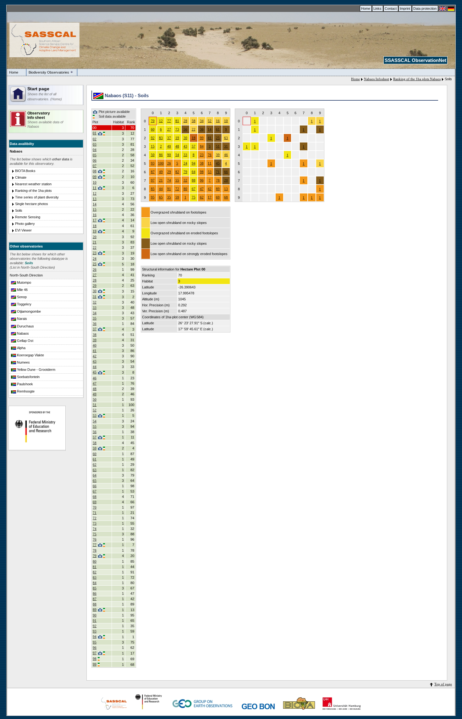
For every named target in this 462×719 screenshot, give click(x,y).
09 (94, 177)
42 (94, 356)
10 (94, 182)
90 (94, 615)
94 (94, 636)
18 (94, 226)
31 (94, 296)
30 (94, 291)
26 (94, 269)
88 (94, 604)
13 (94, 199)
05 (94, 155)
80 (94, 561)
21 (94, 242)
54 (94, 421)
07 (94, 166)
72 (94, 518)
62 (94, 464)
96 (94, 647)
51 (94, 405)
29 (94, 285)
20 (94, 237)
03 (94, 144)
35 (94, 318)
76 (94, 539)
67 (94, 491)
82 (94, 572)
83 (94, 577)
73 (94, 523)
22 (94, 247)
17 (94, 220)
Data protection (425, 8)
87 (94, 599)
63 (94, 470)
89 (94, 609)
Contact (391, 8)
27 (94, 275)
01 (94, 133)
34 (94, 313)
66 (94, 486)
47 (94, 383)
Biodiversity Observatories (49, 72)
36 (94, 324)
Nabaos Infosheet (376, 79)
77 (94, 545)
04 (94, 150)
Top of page (443, 684)
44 (94, 367)
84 (94, 583)
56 (94, 432)
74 (94, 529)
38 (94, 335)
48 (94, 389)
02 (94, 139)
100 (161, 163)
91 (94, 620)
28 (94, 280)
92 (94, 626)
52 (94, 410)
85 (94, 588)
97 (94, 653)
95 (94, 642)
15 (94, 209)
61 (94, 459)
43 (94, 361)
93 (94, 631)
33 (94, 307)
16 (94, 215)
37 (94, 329)
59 (94, 448)
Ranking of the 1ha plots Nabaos (417, 79)
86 (94, 593)
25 (94, 264)
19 (94, 231)
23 (94, 253)
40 (94, 345)
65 (94, 480)
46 (94, 378)
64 (94, 475)
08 (94, 171)
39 (94, 340)
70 (94, 507)
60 (94, 454)
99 (94, 664)
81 (94, 567)
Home (365, 8)
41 (94, 351)
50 (94, 399)
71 (94, 513)
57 (94, 437)
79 (94, 556)
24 (94, 258)
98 (94, 658)
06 (94, 160)
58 (94, 443)
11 (94, 188)
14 (94, 204)
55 (94, 426)
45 (94, 372)
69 (94, 502)
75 (94, 534)
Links (377, 8)
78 (94, 550)
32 (94, 302)
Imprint (405, 8)
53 (94, 415)
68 (94, 497)
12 (94, 193)
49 (94, 394)
